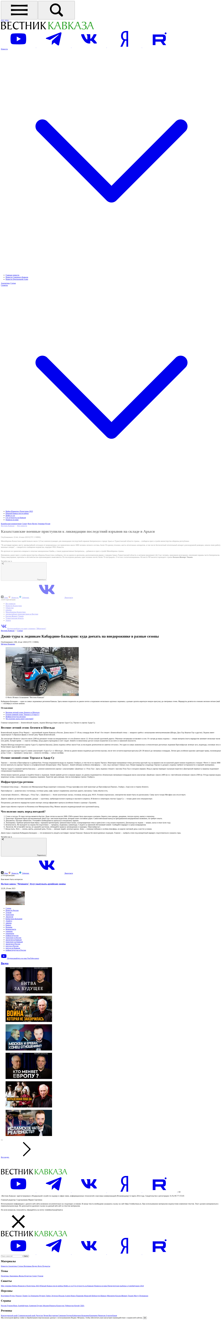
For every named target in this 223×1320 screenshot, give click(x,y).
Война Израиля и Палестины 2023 (19, 511)
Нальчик (9, 927)
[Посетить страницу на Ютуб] (18, 47)
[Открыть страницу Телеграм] (54, 47)
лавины (9, 923)
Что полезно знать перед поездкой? (19, 719)
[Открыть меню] (19, 10)
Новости (15, 598)
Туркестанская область (15, 618)
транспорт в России (13, 938)
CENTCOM (153, 1033)
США (8, 1133)
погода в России (12, 946)
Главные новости (12, 275)
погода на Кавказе (13, 948)
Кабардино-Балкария (14, 919)
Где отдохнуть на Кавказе (16, 518)
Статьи (13, 283)
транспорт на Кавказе (14, 942)
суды (7, 1137)
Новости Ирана (12, 1126)
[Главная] (47, 29)
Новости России (12, 910)
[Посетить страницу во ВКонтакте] (89, 47)
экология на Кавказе (14, 940)
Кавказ (8, 925)
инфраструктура (12, 936)
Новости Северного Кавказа (17, 277)
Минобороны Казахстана (16, 612)
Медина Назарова (8, 644)
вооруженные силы (13, 1135)
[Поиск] (56, 10)
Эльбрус (9, 921)
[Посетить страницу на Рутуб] (159, 47)
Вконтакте (68, 598)
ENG (7, 20)
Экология (9, 917)
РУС (3, 20)
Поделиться (41, 579)
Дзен (6, 598)
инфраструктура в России (16, 950)
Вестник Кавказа (7, 526)
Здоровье (41, 524)
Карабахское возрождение (11, 524)
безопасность (11, 929)
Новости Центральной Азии (17, 279)
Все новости (22, 526)
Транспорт (10, 915)
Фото (30, 524)
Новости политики (13, 1130)
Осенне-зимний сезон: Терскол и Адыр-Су (22, 715)
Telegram (25, 598)
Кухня (47, 524)
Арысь (8, 620)
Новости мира (11, 1128)
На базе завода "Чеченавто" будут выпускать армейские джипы (33, 884)
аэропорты (10, 933)
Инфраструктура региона (16, 717)
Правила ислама (12, 520)
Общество (10, 608)
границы (9, 931)
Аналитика (5, 283)
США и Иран (11, 1139)
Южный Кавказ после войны (17, 513)
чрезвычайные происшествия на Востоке (22, 614)
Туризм (8, 912)
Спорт (24, 524)
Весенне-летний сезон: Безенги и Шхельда (22, 712)
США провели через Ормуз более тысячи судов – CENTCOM (32, 1100)
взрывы (9, 610)
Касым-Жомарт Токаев (15, 616)
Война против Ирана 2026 (16, 1143)
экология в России (13, 944)
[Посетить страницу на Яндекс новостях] (124, 47)
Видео (34, 524)
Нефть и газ (10, 516)
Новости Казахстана (14, 606)
